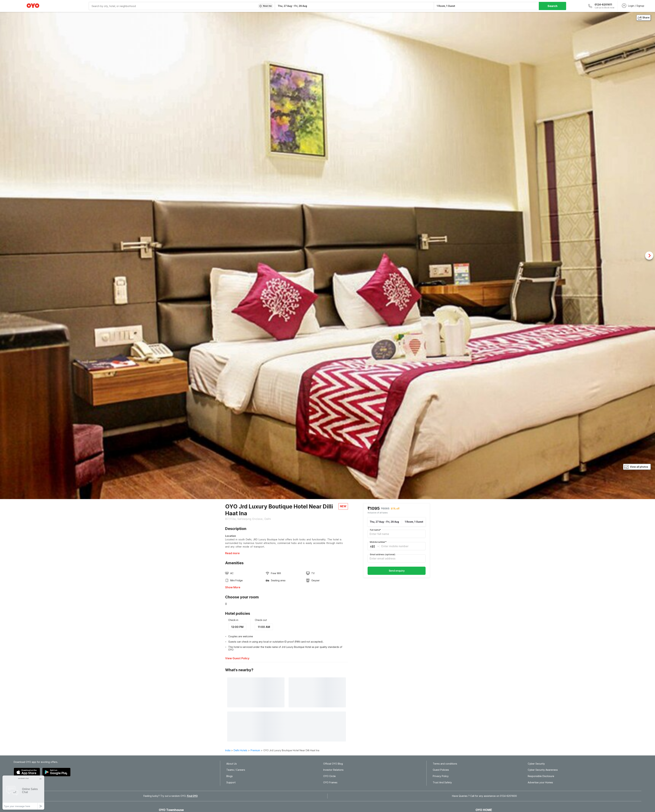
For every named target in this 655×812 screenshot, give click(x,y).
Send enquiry (397, 570)
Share (646, 17)
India (227, 750)
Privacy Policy (441, 776)
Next (649, 255)
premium (255, 750)
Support (231, 782)
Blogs (229, 776)
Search (552, 6)
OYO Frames (330, 782)
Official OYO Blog (333, 763)
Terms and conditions (445, 763)
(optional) (382, 554)
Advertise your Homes (540, 782)
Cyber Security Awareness (543, 769)
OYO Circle (329, 776)
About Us (231, 763)
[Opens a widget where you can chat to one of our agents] (23, 792)
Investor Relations (333, 769)
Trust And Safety (442, 782)
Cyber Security (536, 763)
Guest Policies (441, 769)
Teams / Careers (235, 769)
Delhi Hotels (240, 750)
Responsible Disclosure (541, 776)
